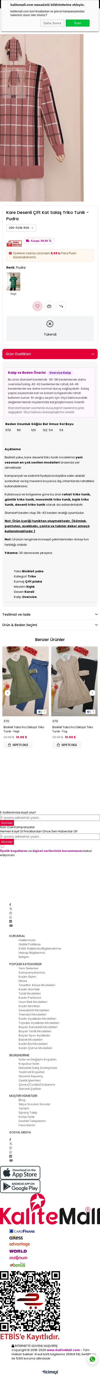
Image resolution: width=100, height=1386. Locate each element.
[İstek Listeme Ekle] (49, 306)
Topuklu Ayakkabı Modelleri (39, 1023)
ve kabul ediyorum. (46, 853)
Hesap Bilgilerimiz (32, 953)
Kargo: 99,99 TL (41, 241)
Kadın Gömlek (29, 989)
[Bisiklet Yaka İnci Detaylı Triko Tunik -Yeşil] (25, 681)
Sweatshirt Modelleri (34, 1010)
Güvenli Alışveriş (31, 1076)
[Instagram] (10, 913)
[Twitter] (10, 909)
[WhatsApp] (10, 917)
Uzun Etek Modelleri (33, 1002)
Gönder (7, 823)
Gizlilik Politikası (30, 944)
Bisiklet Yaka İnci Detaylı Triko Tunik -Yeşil (23, 729)
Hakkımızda (27, 940)
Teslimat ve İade (16, 614)
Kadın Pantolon (30, 998)
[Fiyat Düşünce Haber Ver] (61, 306)
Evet (77, 23)
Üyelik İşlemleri (30, 1080)
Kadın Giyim (27, 977)
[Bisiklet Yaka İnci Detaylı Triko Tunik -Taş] (74, 681)
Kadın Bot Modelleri (33, 1044)
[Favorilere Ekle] (37, 306)
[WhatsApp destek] (92, 1359)
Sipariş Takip (28, 1113)
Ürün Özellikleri (18, 354)
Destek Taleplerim (32, 1121)
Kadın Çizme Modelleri (35, 1048)
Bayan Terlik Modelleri (35, 1031)
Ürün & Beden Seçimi (19, 625)
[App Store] (50, 1173)
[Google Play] (50, 1186)
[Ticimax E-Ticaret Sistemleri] (50, 1372)
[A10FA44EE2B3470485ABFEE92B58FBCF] (50, 1306)
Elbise (23, 981)
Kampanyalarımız (32, 972)
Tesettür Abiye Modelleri (37, 985)
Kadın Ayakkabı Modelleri (37, 1019)
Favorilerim (27, 1125)
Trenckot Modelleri (33, 1014)
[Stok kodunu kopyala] (32, 228)
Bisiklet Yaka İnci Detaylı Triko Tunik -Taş (72, 729)
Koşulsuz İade (29, 1064)
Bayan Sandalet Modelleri (38, 1027)
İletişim (24, 957)
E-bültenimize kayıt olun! (18, 812)
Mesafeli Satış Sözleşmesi (38, 1068)
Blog (22, 1100)
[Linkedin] (10, 921)
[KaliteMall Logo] (50, 1209)
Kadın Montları (29, 1006)
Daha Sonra (52, 23)
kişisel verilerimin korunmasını (58, 851)
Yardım (24, 1108)
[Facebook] (10, 905)
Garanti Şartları (30, 1089)
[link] (21, 228)
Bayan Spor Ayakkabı (34, 1035)
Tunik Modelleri (30, 993)
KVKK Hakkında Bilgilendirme (40, 948)
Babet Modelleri (31, 1040)
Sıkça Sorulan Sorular (34, 1104)
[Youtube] (11, 926)
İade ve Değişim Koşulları (38, 1059)
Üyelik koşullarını (13, 851)
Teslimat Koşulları (32, 1072)
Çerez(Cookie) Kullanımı (37, 1085)
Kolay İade (27, 1117)
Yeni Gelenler (29, 968)
